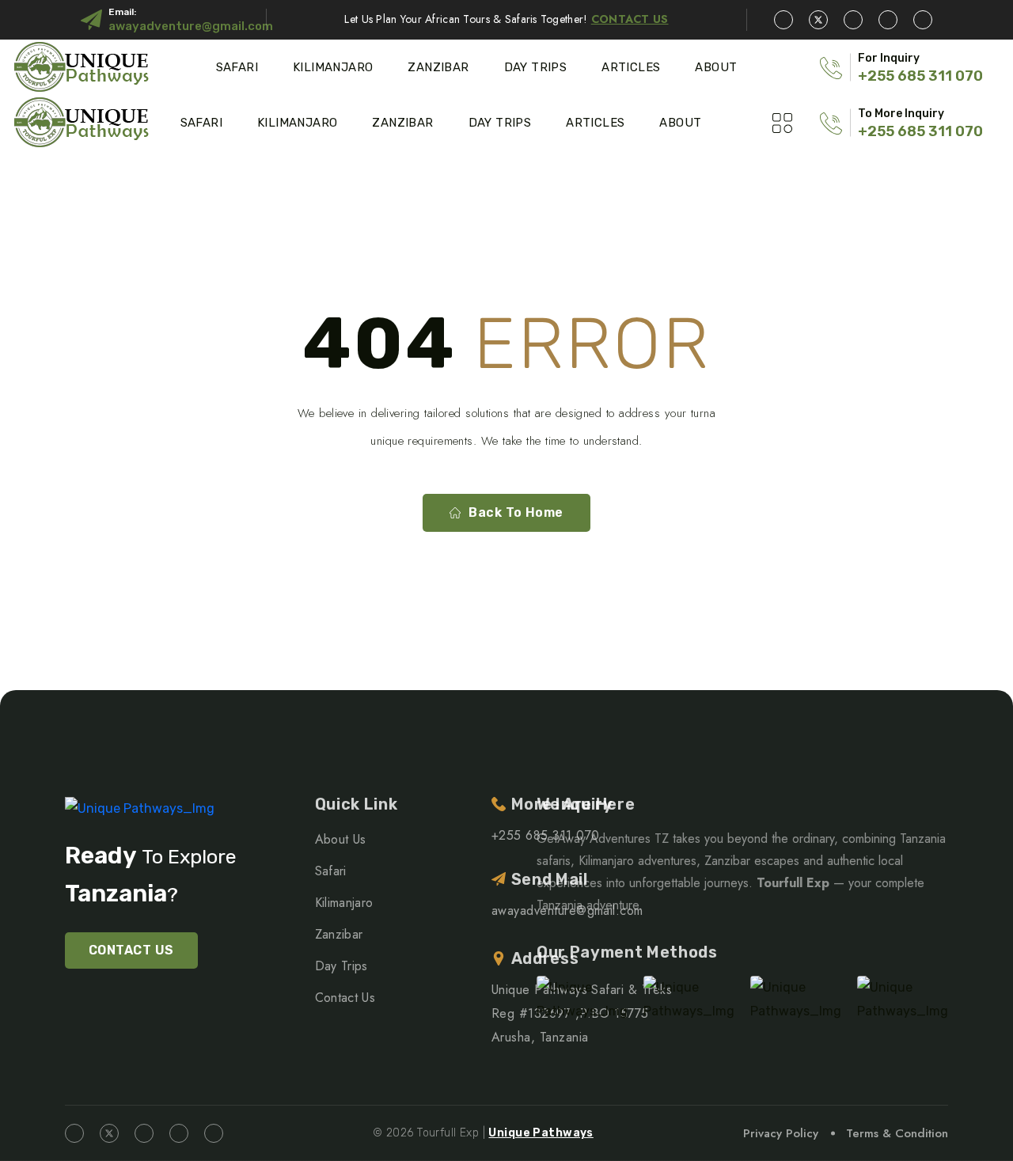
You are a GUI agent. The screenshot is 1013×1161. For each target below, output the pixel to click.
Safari (237, 67)
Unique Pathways (540, 1133)
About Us (340, 839)
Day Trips (535, 67)
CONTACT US (131, 950)
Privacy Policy (780, 1133)
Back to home (516, 512)
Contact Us (345, 997)
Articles (630, 67)
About (716, 67)
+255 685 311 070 (920, 76)
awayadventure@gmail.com (190, 26)
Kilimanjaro (333, 67)
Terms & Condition (897, 1133)
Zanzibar (438, 67)
